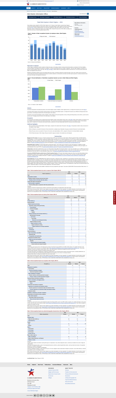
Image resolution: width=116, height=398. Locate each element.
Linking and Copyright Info (70, 377)
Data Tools (40, 364)
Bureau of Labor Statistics (31, 11)
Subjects (34, 364)
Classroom (65, 364)
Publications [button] (46, 8)
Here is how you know (48, 0)
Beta (71, 364)
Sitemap (67, 370)
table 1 (52, 69)
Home (28, 364)
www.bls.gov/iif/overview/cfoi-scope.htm (50, 146)
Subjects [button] (33, 8)
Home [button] (28, 8)
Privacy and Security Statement (71, 374)
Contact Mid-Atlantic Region (32, 390)
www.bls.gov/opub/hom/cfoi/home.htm (38, 142)
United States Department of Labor (84, 0)
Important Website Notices (71, 379)
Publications (48, 364)
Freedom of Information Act (71, 372)
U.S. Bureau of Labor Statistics (38, 4)
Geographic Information (41, 11)
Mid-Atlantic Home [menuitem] (32, 17)
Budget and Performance (53, 372)
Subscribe (88, 2)
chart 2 (48, 69)
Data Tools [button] (39, 8)
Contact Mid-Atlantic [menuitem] (83, 17)
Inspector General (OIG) (53, 370)
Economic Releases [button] (55, 8)
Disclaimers (67, 375)
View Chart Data (58, 64)
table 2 (85, 109)
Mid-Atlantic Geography (44, 17)
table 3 (71, 119)
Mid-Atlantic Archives (70, 17)
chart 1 (32, 27)
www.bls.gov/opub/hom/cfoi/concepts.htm (66, 146)
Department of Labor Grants (54, 374)
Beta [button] (69, 8)
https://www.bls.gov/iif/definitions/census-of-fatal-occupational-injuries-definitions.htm (57, 190)
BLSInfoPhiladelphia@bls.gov (79, 31)
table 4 (70, 125)
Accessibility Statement (70, 383)
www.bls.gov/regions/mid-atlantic (79, 32)
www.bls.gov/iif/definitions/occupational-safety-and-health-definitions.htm (67, 142)
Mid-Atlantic (49, 11)
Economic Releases (57, 364)
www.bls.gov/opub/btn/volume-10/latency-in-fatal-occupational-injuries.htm (67, 151)
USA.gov (50, 377)
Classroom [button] (63, 8)
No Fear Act (50, 375)
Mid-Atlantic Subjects (58, 17)
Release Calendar (83, 2)
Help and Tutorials (69, 381)
